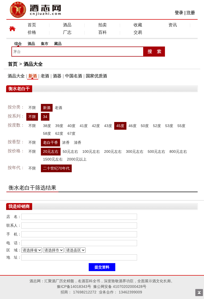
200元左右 (113, 151)
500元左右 (156, 151)
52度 (157, 126)
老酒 (45, 76)
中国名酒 (73, 76)
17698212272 (84, 292)
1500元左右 (53, 159)
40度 (71, 126)
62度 (59, 133)
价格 (32, 32)
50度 (145, 126)
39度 (59, 126)
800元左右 (178, 151)
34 (45, 117)
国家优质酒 (96, 76)
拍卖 (102, 25)
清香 (77, 142)
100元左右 (91, 151)
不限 (32, 108)
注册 (190, 12)
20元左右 (50, 151)
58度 (47, 133)
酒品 (67, 25)
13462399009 (130, 292)
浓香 (66, 142)
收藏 (138, 25)
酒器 (57, 76)
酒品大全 (33, 64)
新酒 (32, 76)
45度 (120, 126)
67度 (71, 133)
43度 (108, 126)
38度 (47, 126)
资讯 (172, 25)
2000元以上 (77, 159)
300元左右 (134, 151)
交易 (138, 32)
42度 (96, 126)
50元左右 (70, 151)
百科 (102, 32)
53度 (169, 126)
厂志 (67, 32)
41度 (84, 126)
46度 (133, 126)
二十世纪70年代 (56, 168)
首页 (32, 25)
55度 (181, 126)
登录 (179, 12)
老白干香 (50, 142)
